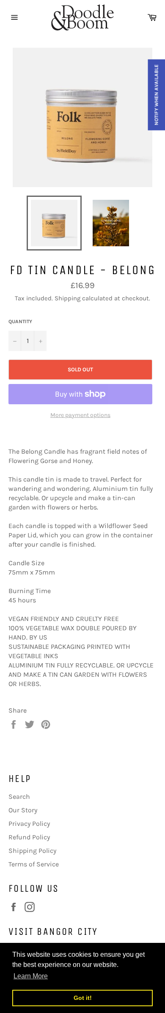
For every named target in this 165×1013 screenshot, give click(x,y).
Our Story (22, 810)
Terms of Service (33, 864)
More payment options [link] (80, 415)
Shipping (67, 298)
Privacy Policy (29, 824)
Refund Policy (29, 837)
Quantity (20, 321)
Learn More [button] (31, 976)
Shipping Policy (32, 851)
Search (19, 796)
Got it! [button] (83, 997)
